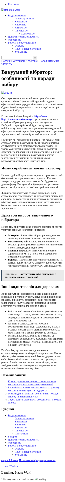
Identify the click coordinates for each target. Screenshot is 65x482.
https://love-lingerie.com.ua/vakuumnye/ (24, 118)
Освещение (14, 39)
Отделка (19, 45)
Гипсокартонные (24, 18)
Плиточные (27, 33)
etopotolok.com (9, 460)
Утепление (21, 51)
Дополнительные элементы (23, 36)
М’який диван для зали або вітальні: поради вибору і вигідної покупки (33, 395)
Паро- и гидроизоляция (28, 48)
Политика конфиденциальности (37, 460)
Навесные (20, 24)
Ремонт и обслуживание (22, 445)
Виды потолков (17, 415)
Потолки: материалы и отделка (19, 60)
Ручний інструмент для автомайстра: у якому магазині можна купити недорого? (33, 389)
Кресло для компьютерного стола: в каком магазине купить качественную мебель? (32, 383)
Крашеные (21, 21)
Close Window (9, 466)
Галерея (12, 436)
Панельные (21, 430)
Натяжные (20, 27)
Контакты (13, 4)
